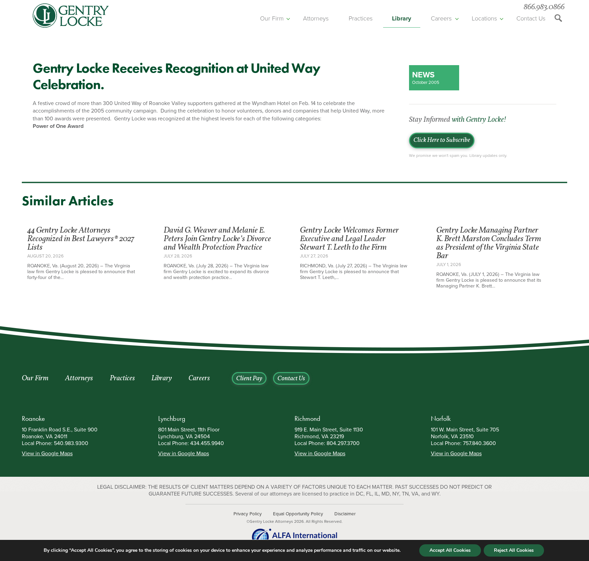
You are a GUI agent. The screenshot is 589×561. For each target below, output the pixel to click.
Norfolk (441, 418)
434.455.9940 (207, 443)
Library (401, 18)
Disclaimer (345, 514)
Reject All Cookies (514, 550)
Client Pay (249, 378)
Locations (484, 18)
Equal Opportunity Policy (298, 514)
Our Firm (272, 18)
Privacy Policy (247, 514)
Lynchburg (171, 418)
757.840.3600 (479, 443)
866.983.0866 (544, 7)
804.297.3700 (343, 443)
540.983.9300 (71, 443)
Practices (361, 18)
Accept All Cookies (450, 550)
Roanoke (33, 418)
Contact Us (530, 18)
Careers (441, 18)
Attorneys (316, 18)
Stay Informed (457, 120)
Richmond (307, 418)
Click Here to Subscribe (441, 140)
